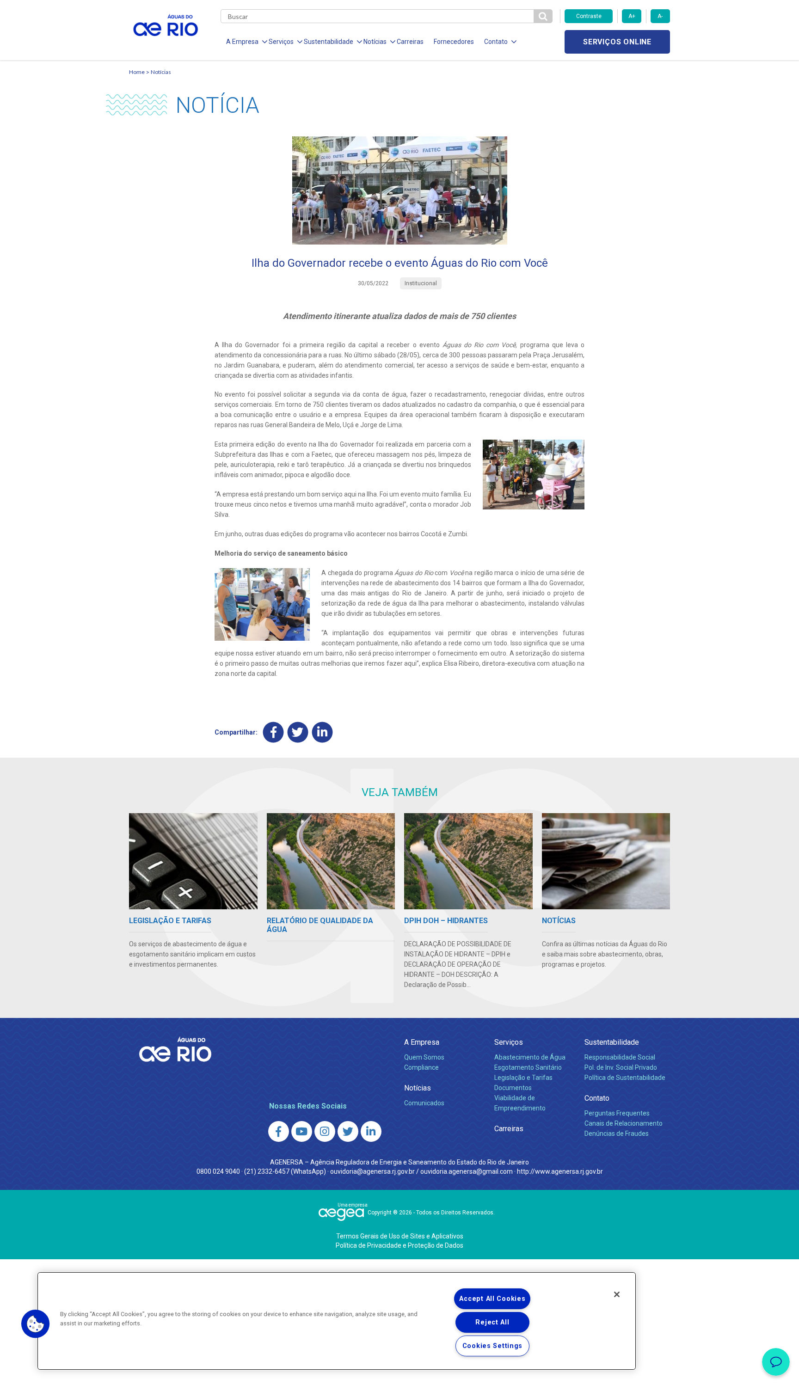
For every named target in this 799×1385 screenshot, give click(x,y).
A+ (631, 16)
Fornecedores (454, 41)
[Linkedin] (322, 732)
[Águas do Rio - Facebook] (278, 1131)
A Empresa (421, 1042)
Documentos (513, 1087)
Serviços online (617, 41)
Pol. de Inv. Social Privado (620, 1067)
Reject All (492, 1322)
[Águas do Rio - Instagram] (324, 1131)
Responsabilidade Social (619, 1057)
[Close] (617, 1294)
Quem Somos (424, 1057)
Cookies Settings (492, 1346)
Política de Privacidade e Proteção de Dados (399, 1245)
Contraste (589, 16)
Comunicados (424, 1103)
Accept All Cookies (492, 1299)
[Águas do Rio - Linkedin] (371, 1131)
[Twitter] (298, 732)
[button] (35, 1324)
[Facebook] (273, 732)
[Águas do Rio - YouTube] (301, 1131)
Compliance (421, 1067)
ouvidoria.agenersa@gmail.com (466, 1171)
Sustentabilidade (611, 1042)
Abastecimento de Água (529, 1057)
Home (137, 71)
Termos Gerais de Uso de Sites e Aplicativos (399, 1236)
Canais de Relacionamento (623, 1123)
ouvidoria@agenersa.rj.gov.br (372, 1171)
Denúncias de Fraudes (616, 1133)
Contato (596, 1098)
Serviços (508, 1042)
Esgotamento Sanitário (528, 1067)
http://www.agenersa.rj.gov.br (560, 1171)
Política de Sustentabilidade (624, 1077)
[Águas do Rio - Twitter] (348, 1131)
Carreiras (410, 41)
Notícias (161, 71)
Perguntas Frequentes (617, 1113)
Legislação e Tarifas (523, 1077)
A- (660, 16)
